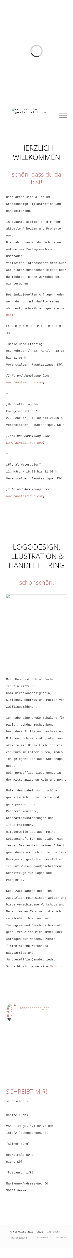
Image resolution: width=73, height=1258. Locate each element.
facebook (60, 1237)
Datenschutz (19, 1238)
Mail (9, 315)
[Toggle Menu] (63, 115)
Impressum (53, 1232)
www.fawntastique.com (24, 382)
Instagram (41, 1237)
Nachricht (58, 966)
